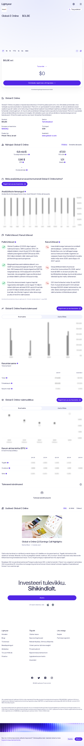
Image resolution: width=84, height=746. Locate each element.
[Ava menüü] (80, 4)
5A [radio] (22, 51)
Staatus (4, 656)
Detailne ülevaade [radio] (75, 145)
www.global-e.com (49, 136)
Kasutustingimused (36, 638)
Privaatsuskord (34, 649)
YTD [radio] (14, 51)
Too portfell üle (7, 653)
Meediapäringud (7, 645)
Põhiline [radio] (64, 145)
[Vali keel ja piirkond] (74, 4)
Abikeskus (5, 649)
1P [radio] (3, 51)
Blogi (3, 638)
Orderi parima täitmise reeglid (40, 645)
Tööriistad (5, 642)
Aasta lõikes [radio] (62, 317)
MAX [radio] (26, 51)
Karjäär (59, 634)
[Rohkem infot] (80, 484)
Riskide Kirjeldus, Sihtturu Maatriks (41, 642)
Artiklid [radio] (71, 508)
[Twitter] (39, 678)
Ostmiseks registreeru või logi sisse (40, 83)
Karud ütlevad (51, 242)
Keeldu (70, 739)
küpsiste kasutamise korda (11, 740)
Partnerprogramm (63, 638)
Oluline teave (34, 634)
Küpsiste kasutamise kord (38, 653)
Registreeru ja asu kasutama (13, 184)
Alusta (42, 598)
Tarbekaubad (47, 122)
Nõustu (78, 739)
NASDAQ (5, 129)
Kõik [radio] (65, 508)
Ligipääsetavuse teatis (37, 656)
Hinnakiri (5, 634)
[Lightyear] (7, 4)
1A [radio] (18, 51)
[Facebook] (32, 678)
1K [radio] (10, 51)
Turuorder (40, 66)
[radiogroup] (15, 51)
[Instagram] (52, 678)
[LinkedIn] (45, 678)
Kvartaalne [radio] (22, 317)
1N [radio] (6, 51)
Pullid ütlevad (8, 242)
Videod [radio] (79, 508)
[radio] (77, 51)
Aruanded (32, 660)
